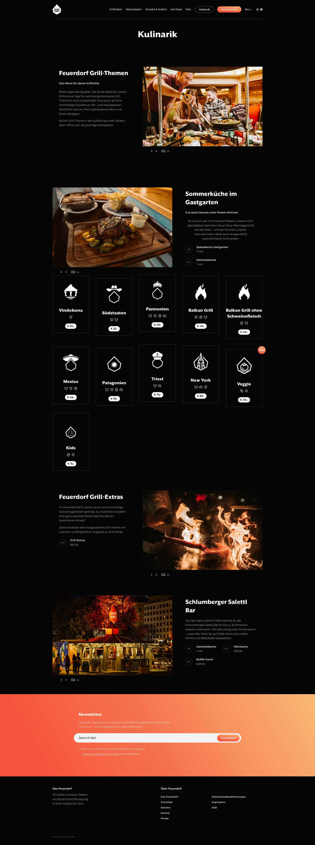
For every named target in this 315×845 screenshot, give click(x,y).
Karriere (165, 807)
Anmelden (228, 738)
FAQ (188, 9)
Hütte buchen (229, 9)
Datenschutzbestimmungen (101, 754)
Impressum (218, 802)
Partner (165, 813)
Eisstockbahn (134, 9)
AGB (214, 807)
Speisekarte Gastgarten (212, 247)
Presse (165, 818)
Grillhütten (115, 9)
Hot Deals (176, 9)
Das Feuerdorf (169, 796)
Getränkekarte (206, 259)
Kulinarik (204, 9)
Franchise (166, 802)
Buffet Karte (204, 659)
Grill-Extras (77, 540)
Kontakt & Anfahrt (156, 9)
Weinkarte (241, 646)
